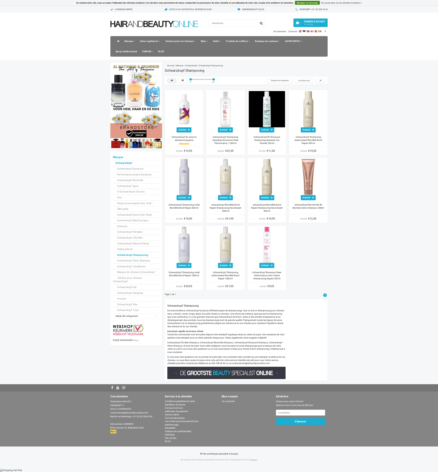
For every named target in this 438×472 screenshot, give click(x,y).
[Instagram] (124, 388)
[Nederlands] (300, 31)
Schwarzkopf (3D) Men (130, 237)
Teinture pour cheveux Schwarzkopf (127, 280)
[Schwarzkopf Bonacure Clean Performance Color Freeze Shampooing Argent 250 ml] (267, 244)
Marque (128, 41)
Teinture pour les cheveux (179, 41)
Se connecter (279, 31)
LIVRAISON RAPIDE (124, 9)
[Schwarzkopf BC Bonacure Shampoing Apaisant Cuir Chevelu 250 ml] (267, 109)
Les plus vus (304, 80)
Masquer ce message (307, 3)
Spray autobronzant (126, 51)
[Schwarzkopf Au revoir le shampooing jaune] (184, 109)
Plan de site (170, 438)
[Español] (316, 31)
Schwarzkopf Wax (127, 304)
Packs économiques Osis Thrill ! (134, 203)
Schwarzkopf (123, 163)
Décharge (170, 434)
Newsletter (170, 428)
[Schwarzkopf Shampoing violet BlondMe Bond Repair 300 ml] (184, 177)
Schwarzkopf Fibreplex (130, 232)
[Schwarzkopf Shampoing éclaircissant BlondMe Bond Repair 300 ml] (308, 109)
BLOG (161, 51)
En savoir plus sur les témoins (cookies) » (341, 3)
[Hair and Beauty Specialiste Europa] (154, 19)
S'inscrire (292, 31)
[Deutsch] (304, 31)
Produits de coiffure (237, 41)
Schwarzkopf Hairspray (130, 293)
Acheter (182, 130)
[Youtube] (118, 388)
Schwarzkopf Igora (128, 186)
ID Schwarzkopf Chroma (131, 191)
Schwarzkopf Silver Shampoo (133, 260)
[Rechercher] (261, 23)
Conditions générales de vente (180, 401)
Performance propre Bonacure (134, 174)
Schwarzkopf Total (127, 310)
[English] (308, 31)
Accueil (170, 66)
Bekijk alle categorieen (127, 316)
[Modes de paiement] (113, 432)
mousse (121, 298)
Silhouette (122, 209)
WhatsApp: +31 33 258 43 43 (314, 9)
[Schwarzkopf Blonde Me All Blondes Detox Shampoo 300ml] (308, 177)
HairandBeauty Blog (253, 9)
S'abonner (300, 421)
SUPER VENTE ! (293, 41)
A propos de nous (174, 408)
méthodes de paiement (176, 411)
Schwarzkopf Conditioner (131, 266)
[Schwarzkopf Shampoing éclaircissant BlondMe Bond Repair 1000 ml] (225, 244)
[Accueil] (117, 41)
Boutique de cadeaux (266, 41)
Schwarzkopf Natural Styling (133, 243)
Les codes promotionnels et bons (181, 421)
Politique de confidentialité (178, 431)
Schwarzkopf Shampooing (132, 255)
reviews (253, 460)
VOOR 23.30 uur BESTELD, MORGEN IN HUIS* (190, 9)
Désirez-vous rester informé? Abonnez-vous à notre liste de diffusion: (295, 403)
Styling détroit (125, 249)
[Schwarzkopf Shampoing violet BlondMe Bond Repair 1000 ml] (184, 244)
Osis (119, 197)
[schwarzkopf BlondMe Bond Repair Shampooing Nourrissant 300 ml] (267, 177)
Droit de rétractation (175, 418)
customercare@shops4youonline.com (129, 412)
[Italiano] (320, 31)
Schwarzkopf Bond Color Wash (134, 214)
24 (320, 80)
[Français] (312, 31)
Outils (216, 41)
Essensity (122, 226)
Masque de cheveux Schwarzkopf (136, 272)
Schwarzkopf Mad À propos (133, 220)
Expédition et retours (175, 404)
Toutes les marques (279, 80)
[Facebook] (112, 388)
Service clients (172, 414)
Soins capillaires (149, 41)
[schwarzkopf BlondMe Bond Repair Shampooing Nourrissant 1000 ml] (225, 177)
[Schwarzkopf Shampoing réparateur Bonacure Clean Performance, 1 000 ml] (225, 109)
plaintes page (171, 424)
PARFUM (147, 51)
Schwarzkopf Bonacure (130, 168)
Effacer (136, 340)
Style (203, 41)
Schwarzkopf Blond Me (130, 180)
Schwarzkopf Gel (126, 287)
